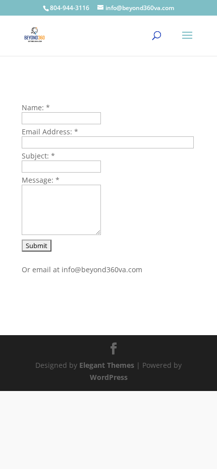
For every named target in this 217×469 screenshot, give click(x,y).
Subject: (38, 156)
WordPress (109, 377)
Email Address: (50, 131)
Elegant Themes (106, 365)
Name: (36, 107)
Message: (41, 180)
